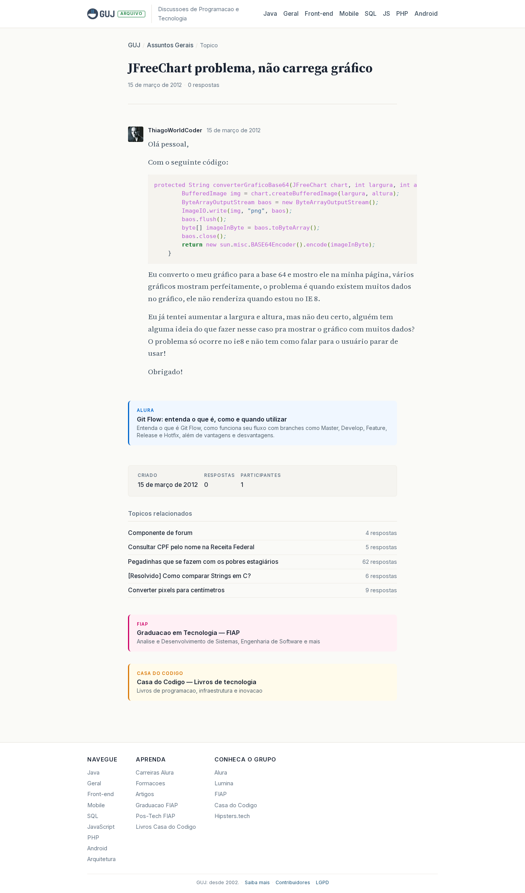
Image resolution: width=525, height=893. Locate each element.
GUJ (134, 45)
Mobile (349, 13)
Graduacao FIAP (157, 805)
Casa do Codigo (235, 805)
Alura (220, 772)
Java (270, 13)
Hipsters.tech (232, 816)
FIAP (220, 794)
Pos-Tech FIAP (155, 816)
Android (426, 13)
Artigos (145, 794)
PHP (402, 13)
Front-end (100, 794)
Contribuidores (293, 882)
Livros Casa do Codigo (166, 826)
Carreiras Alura (155, 772)
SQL (371, 13)
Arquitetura (101, 859)
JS (386, 13)
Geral (291, 13)
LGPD (322, 882)
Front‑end (319, 13)
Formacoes (150, 783)
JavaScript (101, 826)
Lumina (223, 783)
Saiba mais (257, 882)
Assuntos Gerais (170, 45)
